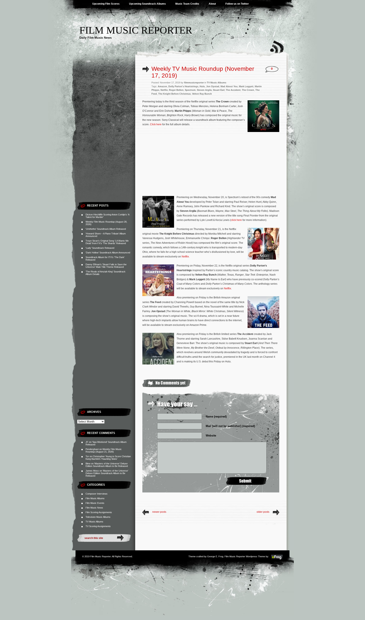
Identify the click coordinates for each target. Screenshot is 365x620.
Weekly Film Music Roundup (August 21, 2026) (104, 450)
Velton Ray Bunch (202, 93)
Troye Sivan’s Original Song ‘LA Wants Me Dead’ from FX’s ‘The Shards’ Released (107, 242)
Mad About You (229, 86)
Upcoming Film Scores (106, 3)
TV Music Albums (94, 521)
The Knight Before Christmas (174, 93)
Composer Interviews (97, 493)
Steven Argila (204, 90)
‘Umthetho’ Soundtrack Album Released (106, 229)
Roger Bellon (176, 90)
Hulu (202, 86)
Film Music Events (95, 503)
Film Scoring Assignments (99, 512)
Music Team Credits (187, 3)
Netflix (164, 90)
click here (236, 220)
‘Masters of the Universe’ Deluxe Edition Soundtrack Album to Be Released (107, 464)
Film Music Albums (95, 498)
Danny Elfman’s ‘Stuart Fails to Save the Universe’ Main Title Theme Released (106, 265)
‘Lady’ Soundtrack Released (100, 248)
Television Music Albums (98, 517)
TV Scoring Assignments (98, 526)
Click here (156, 124)
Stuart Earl (219, 90)
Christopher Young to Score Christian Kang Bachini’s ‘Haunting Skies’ (108, 457)
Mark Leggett (246, 86)
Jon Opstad (212, 86)
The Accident (233, 90)
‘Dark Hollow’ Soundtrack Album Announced (108, 252)
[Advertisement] (106, 136)
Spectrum (190, 90)
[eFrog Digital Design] (277, 559)
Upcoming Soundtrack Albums (147, 3)
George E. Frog (215, 556)
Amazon (162, 86)
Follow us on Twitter (237, 3)
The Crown (248, 90)
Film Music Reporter (135, 30)
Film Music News (94, 507)
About (212, 3)
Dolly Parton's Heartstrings (183, 86)
